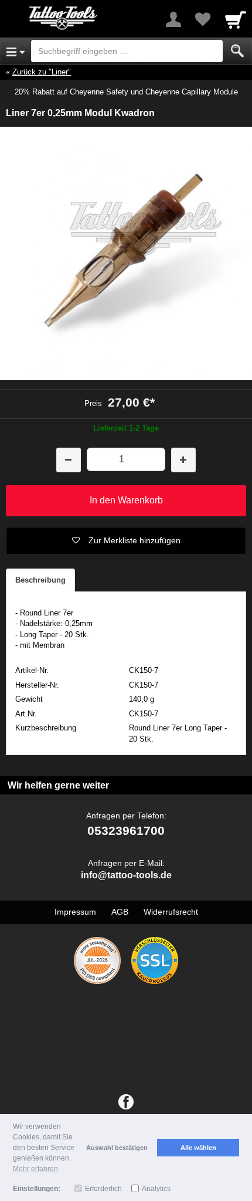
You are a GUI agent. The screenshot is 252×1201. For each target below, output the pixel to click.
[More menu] (173, 19)
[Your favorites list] (202, 19)
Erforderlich (103, 1189)
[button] (126, 541)
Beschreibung (40, 580)
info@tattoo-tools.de (126, 875)
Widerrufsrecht (171, 911)
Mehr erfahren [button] (35, 1169)
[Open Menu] (15, 51)
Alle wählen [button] (198, 1147)
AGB (119, 911)
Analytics (156, 1189)
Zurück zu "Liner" (41, 71)
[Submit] (237, 51)
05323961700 (126, 830)
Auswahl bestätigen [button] (117, 1147)
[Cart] (235, 19)
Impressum (75, 911)
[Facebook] (126, 1102)
